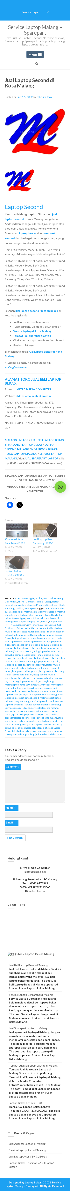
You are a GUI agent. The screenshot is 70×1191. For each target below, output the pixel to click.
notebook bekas (29, 691)
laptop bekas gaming (29, 651)
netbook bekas (31, 687)
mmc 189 (25, 684)
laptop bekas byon (40, 644)
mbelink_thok (44, 97)
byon (23, 621)
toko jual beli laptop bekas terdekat (29, 727)
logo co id (10, 681)
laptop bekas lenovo (23, 658)
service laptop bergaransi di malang (42, 704)
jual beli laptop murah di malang (29, 631)
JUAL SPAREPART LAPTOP (41, 458)
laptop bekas (27, 233)
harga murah (55, 621)
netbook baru (16, 687)
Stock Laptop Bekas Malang (35, 954)
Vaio (26, 608)
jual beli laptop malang (35, 628)
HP (19, 601)
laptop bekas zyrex (35, 664)
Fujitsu (13, 601)
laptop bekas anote (20, 641)
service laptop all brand (42, 701)
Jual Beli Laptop (43, 601)
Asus (46, 598)
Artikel (38, 598)
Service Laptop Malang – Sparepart (35, 30)
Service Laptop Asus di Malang (27, 1150)
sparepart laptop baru (23, 714)
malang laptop (46, 681)
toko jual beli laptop (32, 724)
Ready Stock (58, 604)
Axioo (53, 598)
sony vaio (44, 711)
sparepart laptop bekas (46, 714)
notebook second (47, 691)
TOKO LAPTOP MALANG (21, 453)
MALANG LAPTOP (16, 440)
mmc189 (35, 684)
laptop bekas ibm (32, 654)
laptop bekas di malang (43, 648)
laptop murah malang (15, 668)
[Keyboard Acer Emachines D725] (17, 530)
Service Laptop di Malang (17, 707)
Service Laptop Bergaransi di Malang (31, 994)
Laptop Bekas (33, 1182)
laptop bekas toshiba (15, 664)
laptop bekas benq (20, 644)
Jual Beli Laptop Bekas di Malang (28, 965)
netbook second (48, 687)
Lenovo (17, 604)
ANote (24, 598)
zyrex (59, 734)
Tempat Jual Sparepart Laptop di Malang (33, 1065)
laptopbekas (11, 678)
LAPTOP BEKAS (32, 444)
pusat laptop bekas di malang (32, 697)
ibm (24, 624)
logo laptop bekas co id (27, 681)
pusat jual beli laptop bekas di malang (38, 694)
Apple (31, 598)
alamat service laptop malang (20, 614)
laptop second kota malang (18, 674)
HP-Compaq (28, 601)
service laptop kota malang (44, 707)
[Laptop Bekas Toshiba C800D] (17, 562)
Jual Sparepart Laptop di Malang (28, 1028)
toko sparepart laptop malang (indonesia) (26, 734)
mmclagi (45, 684)
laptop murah (53, 664)
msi (7, 687)
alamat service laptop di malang (48, 611)
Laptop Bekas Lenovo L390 (25, 1102)
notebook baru (12, 691)
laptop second (34, 668)
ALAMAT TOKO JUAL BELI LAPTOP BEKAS (33, 381)
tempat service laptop (37, 721)
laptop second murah (44, 674)
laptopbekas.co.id (35, 871)
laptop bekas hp (48, 651)
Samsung (9, 608)
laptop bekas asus (39, 641)
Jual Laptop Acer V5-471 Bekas (28, 1156)
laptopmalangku (45, 678)
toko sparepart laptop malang (47, 731)
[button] (60, 487)
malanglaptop (12, 684)
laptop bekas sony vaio (47, 661)
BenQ (60, 598)
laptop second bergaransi (25, 671)
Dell (7, 601)
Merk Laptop (28, 604)
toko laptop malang (22, 731)
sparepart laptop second (17, 717)
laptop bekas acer (21, 638)
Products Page (43, 604)
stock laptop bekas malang (44, 717)
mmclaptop (57, 684)
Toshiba (19, 608)
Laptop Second (24, 206)
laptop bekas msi (42, 658)
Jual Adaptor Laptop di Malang (27, 1143)
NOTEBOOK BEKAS (44, 449)
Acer (17, 598)
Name (10, 807)
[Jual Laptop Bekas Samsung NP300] (45, 530)
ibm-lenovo (33, 624)
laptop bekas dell (22, 648)
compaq (31, 621)
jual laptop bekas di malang (40, 634)
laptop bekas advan (40, 638)
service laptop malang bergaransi (22, 711)
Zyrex (33, 608)
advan (54, 608)
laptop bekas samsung (24, 661)
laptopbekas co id (27, 678)
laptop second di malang (51, 671)
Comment (13, 766)
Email (10, 822)
